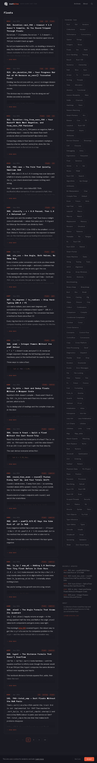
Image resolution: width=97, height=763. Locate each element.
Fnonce (85, 383)
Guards (69, 398)
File (68, 373)
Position (78, 474)
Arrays (69, 75)
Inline (82, 408)
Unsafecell (70, 535)
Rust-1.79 (70, 489)
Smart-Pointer (72, 252)
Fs (77, 75)
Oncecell (70, 454)
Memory (84, 221)
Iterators (85, 24)
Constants (70, 333)
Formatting (79, 388)
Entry (81, 151)
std (46, 21)
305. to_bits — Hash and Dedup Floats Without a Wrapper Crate (28, 390)
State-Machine (72, 257)
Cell (68, 146)
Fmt (86, 378)
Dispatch (83, 353)
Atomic (69, 277)
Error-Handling (72, 55)
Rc (67, 242)
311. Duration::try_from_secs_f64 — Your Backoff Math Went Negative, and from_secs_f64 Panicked (30, 122)
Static (85, 257)
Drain (79, 358)
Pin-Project (86, 469)
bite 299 (22, 628)
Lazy (80, 206)
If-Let (80, 403)
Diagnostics (71, 353)
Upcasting (70, 540)
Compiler (84, 312)
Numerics (70, 65)
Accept (89, 759)
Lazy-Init (70, 419)
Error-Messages (82, 368)
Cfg (87, 297)
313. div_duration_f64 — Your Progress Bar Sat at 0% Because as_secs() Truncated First (31, 75)
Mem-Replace (72, 444)
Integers (70, 45)
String (69, 262)
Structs (69, 509)
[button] (39, 740)
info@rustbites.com (71, 615)
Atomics (70, 90)
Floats (69, 50)
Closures (77, 146)
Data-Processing (73, 348)
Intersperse (71, 413)
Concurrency (86, 35)
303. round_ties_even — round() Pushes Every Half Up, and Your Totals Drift (29, 478)
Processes (82, 479)
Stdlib (69, 100)
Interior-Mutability (73, 95)
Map (68, 434)
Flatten (77, 378)
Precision (70, 479)
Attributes (70, 136)
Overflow (86, 75)
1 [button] (28, 740)
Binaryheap (85, 287)
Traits (88, 262)
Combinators (81, 307)
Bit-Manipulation (73, 191)
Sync (85, 70)
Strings (79, 40)
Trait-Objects (72, 514)
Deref (86, 348)
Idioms (69, 166)
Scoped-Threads (73, 499)
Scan (80, 494)
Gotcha (80, 393)
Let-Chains (71, 424)
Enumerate (82, 363)
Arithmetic (70, 186)
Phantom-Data (72, 469)
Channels (79, 100)
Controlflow (71, 338)
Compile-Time (72, 196)
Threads (80, 80)
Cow (78, 120)
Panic (81, 105)
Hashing (80, 398)
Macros (69, 216)
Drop (87, 358)
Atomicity (80, 277)
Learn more (39, 759)
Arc (84, 115)
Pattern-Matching (73, 110)
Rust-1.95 (79, 60)
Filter (68, 378)
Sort (68, 504)
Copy (68, 343)
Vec (77, 50)
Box (76, 292)
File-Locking (78, 373)
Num (68, 449)
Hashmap (70, 105)
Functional (81, 90)
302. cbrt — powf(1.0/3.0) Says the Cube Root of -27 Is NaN (77, 571)
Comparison (71, 312)
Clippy (69, 302)
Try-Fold (85, 514)
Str (86, 504)
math (52, 252)
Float (68, 161)
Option (69, 40)
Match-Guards (72, 439)
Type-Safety (71, 525)
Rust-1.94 (70, 176)
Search (81, 176)
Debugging (71, 151)
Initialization (71, 408)
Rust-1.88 (81, 489)
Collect (69, 307)
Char (86, 191)
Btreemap (87, 141)
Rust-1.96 (77, 242)
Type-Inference (72, 520)
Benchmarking (72, 282)
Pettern (80, 464)
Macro (79, 211)
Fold (68, 388)
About (85, 4)
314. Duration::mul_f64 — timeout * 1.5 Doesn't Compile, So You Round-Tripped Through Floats (29, 27)
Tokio (89, 509)
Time (68, 85)
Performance (71, 35)
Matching (86, 439)
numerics (51, 429)
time (41, 21)
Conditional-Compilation (76, 317)
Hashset (70, 403)
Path (68, 70)
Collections (71, 29)
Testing (78, 262)
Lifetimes (70, 429)
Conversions (84, 338)
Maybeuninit (71, 221)
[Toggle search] (91, 3)
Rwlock (82, 247)
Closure (79, 302)
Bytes (69, 297)
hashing (51, 384)
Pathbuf (69, 464)
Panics (69, 232)
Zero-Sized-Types (82, 545)
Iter (84, 166)
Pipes (69, 474)
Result (69, 60)
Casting (79, 297)
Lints (80, 429)
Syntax (79, 509)
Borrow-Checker (73, 141)
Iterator (83, 29)
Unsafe (80, 530)
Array (69, 272)
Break (84, 292)
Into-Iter (83, 413)
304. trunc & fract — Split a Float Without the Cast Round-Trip (27, 434)
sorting (45, 694)
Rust (68, 24)
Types (83, 525)
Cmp (88, 302)
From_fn (70, 393)
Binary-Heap (71, 287)
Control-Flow (84, 333)
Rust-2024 (71, 247)
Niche (84, 444)
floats (52, 21)
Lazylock (70, 126)
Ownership (83, 65)
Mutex (69, 171)
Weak (69, 545)
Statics (77, 504)
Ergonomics (71, 156)
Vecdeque (70, 130)
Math (86, 50)
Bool (68, 292)
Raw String (70, 484)
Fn (67, 383)
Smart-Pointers (72, 115)
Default (84, 196)
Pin (79, 237)
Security (87, 499)
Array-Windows (81, 272)
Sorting (69, 80)
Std (76, 24)
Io (77, 166)
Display (69, 358)
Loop (88, 429)
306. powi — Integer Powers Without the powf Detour (76, 596)
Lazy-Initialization (84, 419)
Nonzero (70, 226)
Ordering (77, 459)
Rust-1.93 (81, 126)
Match (79, 216)
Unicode (70, 530)
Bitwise (69, 120)
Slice (76, 70)
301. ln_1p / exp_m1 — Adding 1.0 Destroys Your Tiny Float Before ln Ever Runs (31, 567)
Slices (80, 45)
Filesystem (84, 156)
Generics (78, 161)
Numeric (78, 449)
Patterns (79, 232)
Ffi (86, 120)
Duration (70, 363)
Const (80, 323)
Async (81, 130)
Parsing (85, 55)
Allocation (78, 85)
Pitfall (78, 171)
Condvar (70, 323)
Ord (68, 459)
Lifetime (83, 424)
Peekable (70, 237)
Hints (87, 201)
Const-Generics (73, 327)
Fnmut (75, 383)
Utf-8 (69, 267)
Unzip (81, 535)
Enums (69, 368)
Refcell (81, 484)
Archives (77, 4)
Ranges (88, 237)
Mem (86, 95)
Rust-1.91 (70, 494)
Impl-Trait (70, 206)
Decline (78, 759)
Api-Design (83, 181)
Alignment (79, 267)
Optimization (83, 454)
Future (78, 201)
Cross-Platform (81, 343)
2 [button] (33, 740)
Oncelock (81, 226)
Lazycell (70, 211)
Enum (69, 201)
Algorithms (71, 181)
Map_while (79, 434)
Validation (82, 540)
